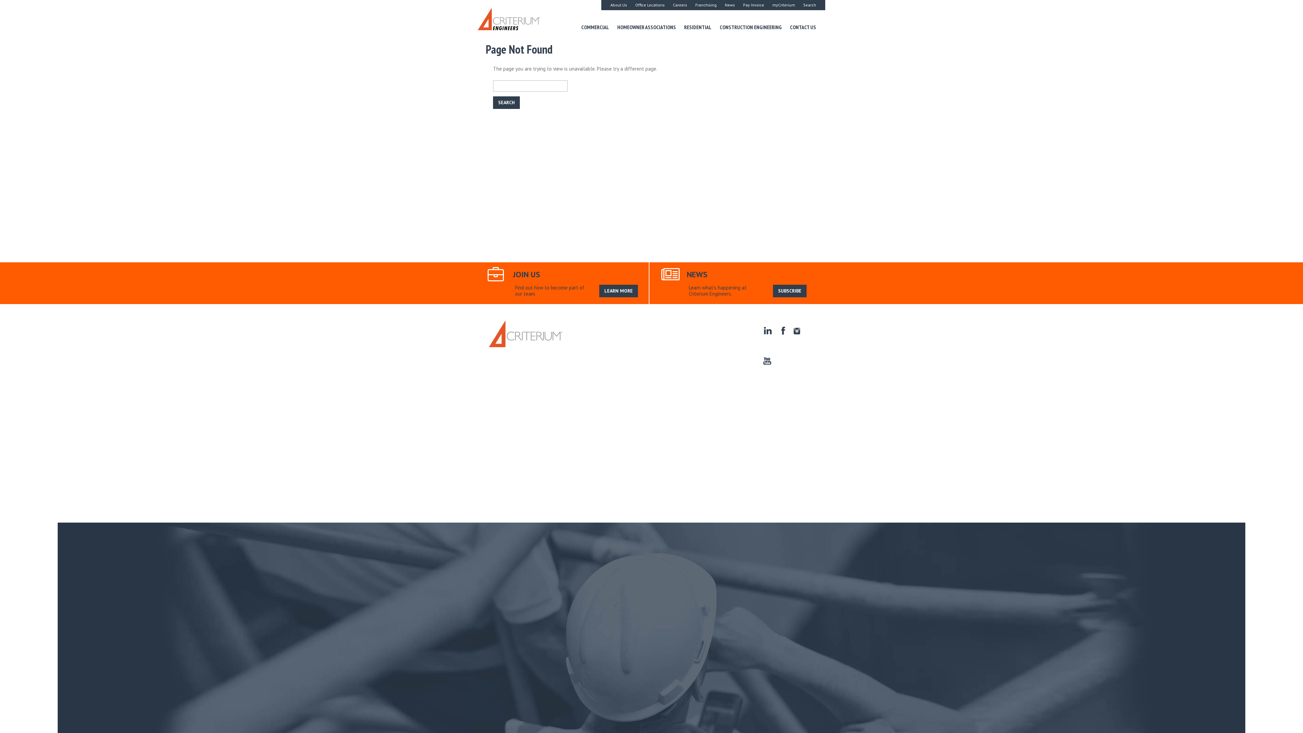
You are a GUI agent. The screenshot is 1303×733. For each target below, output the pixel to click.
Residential (698, 27)
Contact (576, 343)
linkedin (767, 330)
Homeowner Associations (646, 27)
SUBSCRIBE (789, 291)
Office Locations (650, 4)
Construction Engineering (751, 27)
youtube (767, 361)
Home (574, 328)
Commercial (595, 27)
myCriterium (783, 4)
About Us (618, 4)
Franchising (706, 4)
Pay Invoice (753, 4)
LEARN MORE (618, 291)
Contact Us (803, 27)
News (730, 4)
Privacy (596, 343)
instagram (797, 330)
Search (809, 4)
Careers (680, 4)
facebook (782, 330)
